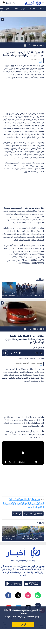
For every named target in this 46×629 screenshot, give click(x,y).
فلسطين (9, 8)
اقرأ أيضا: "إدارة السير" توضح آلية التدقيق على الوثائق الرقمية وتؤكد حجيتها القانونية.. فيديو (23, 503)
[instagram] (28, 595)
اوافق (23, 624)
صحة (16, 8)
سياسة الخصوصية (11, 617)
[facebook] (8, 595)
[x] (18, 595)
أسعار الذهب (32, 8)
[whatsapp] (38, 595)
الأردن (23, 8)
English (8, 3)
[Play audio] (5, 353)
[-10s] (37, 353)
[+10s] (41, 353)
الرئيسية (42, 8)
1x (11, 353)
